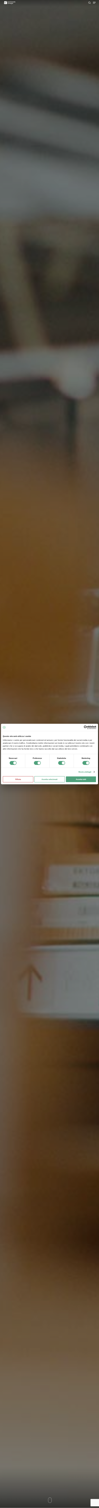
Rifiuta (18, 779)
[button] (94, 2)
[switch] (37, 763)
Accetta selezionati (49, 779)
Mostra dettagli (84, 772)
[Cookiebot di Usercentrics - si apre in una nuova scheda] (85, 727)
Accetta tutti (81, 779)
